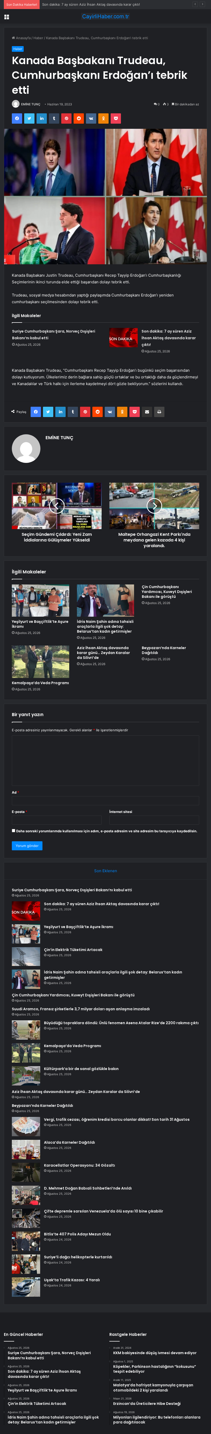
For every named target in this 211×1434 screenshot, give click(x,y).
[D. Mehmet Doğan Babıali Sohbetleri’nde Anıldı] (26, 1195)
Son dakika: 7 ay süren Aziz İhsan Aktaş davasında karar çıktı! (169, 338)
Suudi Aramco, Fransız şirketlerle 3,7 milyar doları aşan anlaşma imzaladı (81, 1009)
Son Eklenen (105, 870)
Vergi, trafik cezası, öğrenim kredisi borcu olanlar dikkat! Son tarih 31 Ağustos (117, 1119)
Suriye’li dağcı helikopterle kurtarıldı (78, 1257)
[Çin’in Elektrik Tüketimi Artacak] (26, 956)
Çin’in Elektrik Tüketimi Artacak (73, 949)
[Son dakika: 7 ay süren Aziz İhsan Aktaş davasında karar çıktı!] (123, 337)
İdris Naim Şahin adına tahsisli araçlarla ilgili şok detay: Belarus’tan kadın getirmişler (105, 626)
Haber (38, 38)
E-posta (19, 812)
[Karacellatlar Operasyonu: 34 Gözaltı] (26, 1172)
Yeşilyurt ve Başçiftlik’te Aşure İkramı (71, 4)
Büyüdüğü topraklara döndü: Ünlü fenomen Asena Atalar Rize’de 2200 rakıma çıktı (121, 1022)
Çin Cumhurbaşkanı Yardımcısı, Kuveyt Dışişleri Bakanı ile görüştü (167, 591)
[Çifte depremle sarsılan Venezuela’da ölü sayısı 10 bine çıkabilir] (26, 1218)
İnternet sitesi (120, 812)
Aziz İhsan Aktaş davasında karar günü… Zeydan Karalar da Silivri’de (103, 652)
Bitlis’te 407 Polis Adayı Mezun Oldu (77, 1234)
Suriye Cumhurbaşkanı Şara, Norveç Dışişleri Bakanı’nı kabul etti (72, 890)
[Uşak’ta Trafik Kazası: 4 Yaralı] (26, 1287)
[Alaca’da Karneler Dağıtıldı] (26, 1149)
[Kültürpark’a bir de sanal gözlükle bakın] (26, 1075)
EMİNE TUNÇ (30, 104)
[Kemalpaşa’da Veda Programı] (40, 662)
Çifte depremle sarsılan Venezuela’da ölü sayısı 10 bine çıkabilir (103, 1211)
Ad (15, 792)
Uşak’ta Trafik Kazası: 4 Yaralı (72, 1280)
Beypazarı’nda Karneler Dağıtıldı (164, 650)
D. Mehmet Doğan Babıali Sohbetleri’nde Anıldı (88, 1188)
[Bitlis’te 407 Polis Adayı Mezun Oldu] (26, 1241)
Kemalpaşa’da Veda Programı (40, 682)
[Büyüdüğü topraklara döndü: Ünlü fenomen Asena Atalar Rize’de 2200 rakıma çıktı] (26, 1030)
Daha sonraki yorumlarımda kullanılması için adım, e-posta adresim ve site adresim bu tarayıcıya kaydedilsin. (106, 831)
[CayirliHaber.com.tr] (105, 16)
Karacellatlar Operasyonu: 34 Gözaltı (79, 1165)
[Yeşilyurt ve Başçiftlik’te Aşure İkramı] (40, 600)
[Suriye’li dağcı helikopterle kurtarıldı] (26, 1264)
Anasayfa (23, 38)
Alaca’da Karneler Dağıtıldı (69, 1142)
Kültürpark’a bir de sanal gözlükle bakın (81, 1068)
